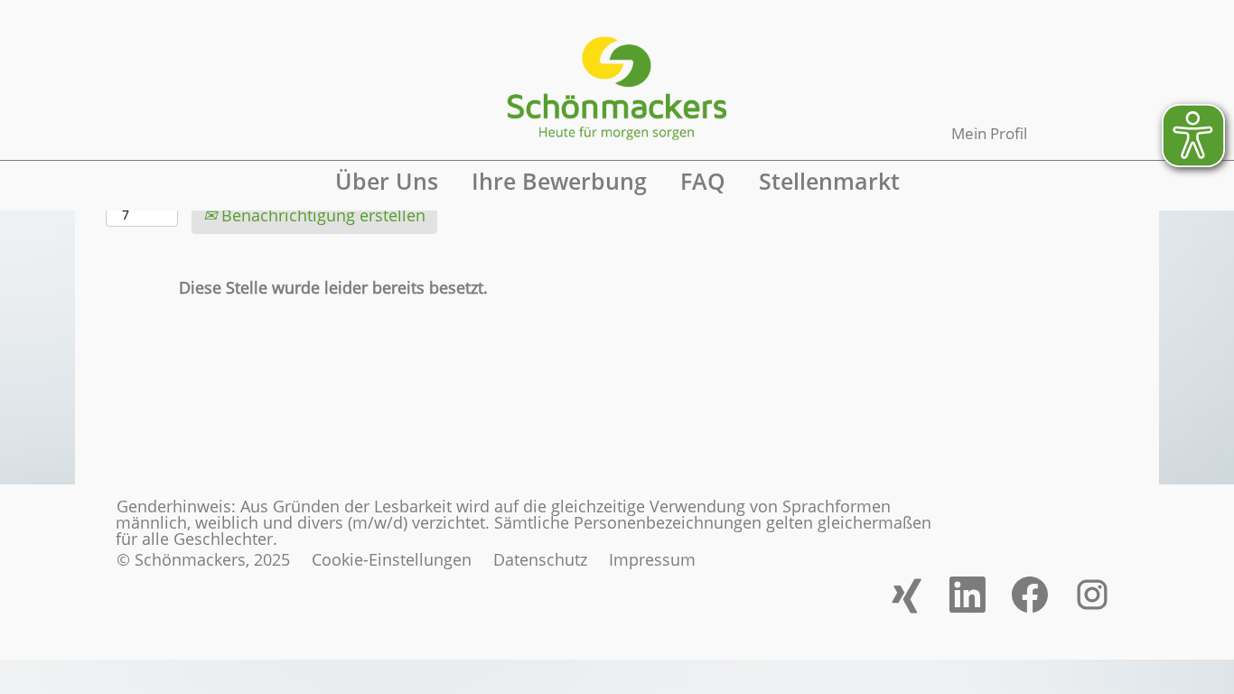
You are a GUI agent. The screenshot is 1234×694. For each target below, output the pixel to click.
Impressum (652, 559)
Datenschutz (540, 559)
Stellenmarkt (829, 180)
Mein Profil (989, 133)
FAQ (702, 180)
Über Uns (386, 180)
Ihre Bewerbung (559, 180)
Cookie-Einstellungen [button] (392, 559)
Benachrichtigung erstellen (321, 215)
